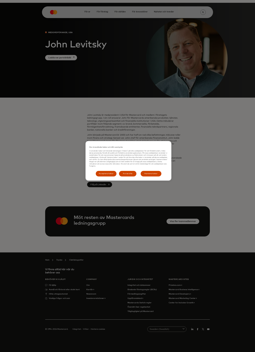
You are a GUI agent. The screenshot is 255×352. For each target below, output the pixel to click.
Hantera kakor (150, 173)
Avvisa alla (127, 173)
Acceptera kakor (106, 173)
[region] (128, 161)
